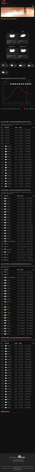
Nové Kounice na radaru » (9, 19)
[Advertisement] (17, 25)
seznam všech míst (18, 460)
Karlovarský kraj (4, 13)
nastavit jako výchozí (5, 15)
